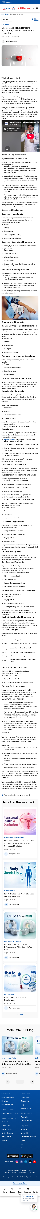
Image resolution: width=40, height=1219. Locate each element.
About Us (24, 1129)
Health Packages (7, 1105)
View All (20, 1015)
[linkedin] (25, 1162)
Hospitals (5, 1101)
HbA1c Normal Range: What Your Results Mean (17, 999)
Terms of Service (11, 1172)
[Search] (34, 8)
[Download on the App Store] (13, 1156)
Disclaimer (23, 1172)
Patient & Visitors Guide (10, 1113)
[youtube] (34, 1162)
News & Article (26, 1108)
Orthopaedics (6, 1137)
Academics (24, 1117)
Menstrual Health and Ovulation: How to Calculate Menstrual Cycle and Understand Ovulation (19, 843)
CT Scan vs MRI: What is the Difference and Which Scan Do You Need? (18, 947)
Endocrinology (7, 1058)
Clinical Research (27, 1121)
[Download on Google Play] (27, 1156)
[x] (30, 1162)
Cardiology (5, 25)
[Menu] (37, 8)
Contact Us (25, 1148)
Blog (6, 14)
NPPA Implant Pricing (13, 1170)
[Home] (8, 8)
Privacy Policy (27, 1170)
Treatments (25, 1101)
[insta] (16, 1162)
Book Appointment (8, 1097)
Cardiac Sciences (7, 1122)
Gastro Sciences (7, 1133)
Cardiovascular (9, 439)
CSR (22, 1144)
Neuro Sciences (7, 1129)
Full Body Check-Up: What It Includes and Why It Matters (19, 895)
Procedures (25, 1097)
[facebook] (21, 1162)
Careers (23, 1140)
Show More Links (19, 1183)
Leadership (25, 1133)
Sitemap (32, 1172)
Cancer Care (6, 1126)
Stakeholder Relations (28, 1137)
